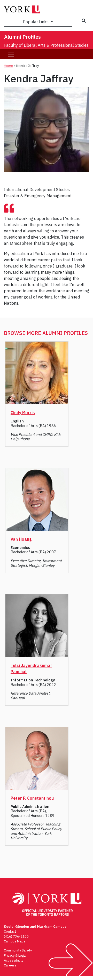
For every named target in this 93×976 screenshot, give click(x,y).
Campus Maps (14, 941)
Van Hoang (21, 539)
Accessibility (13, 960)
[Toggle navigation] (11, 54)
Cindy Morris (23, 412)
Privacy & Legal (15, 955)
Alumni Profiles (22, 36)
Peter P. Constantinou (32, 798)
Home (8, 66)
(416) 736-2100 (16, 936)
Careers (10, 965)
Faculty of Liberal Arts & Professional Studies (46, 45)
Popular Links (36, 21)
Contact (10, 931)
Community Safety (18, 950)
